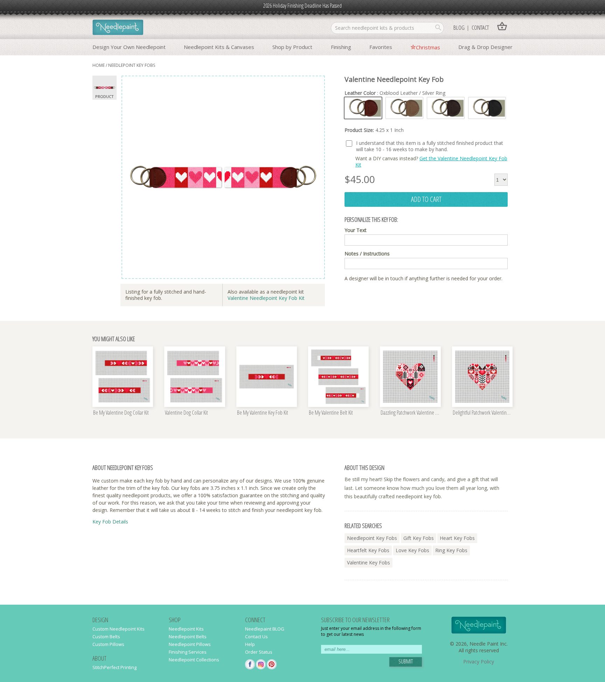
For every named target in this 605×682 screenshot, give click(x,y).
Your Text (356, 230)
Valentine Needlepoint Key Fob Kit (266, 298)
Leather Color (395, 93)
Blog (459, 27)
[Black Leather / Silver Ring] (487, 108)
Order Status (258, 652)
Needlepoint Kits (186, 629)
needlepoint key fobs (131, 65)
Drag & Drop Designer (485, 46)
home (98, 65)
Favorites (380, 46)
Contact (480, 27)
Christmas (428, 47)
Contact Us (256, 636)
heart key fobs (457, 538)
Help (250, 644)
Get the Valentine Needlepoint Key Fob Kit (431, 161)
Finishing (341, 46)
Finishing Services (188, 652)
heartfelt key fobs (368, 550)
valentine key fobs (368, 562)
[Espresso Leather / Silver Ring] (445, 108)
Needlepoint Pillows (190, 644)
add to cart (426, 199)
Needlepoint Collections (194, 659)
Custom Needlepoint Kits (118, 629)
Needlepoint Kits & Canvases (219, 46)
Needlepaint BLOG (264, 629)
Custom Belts (106, 636)
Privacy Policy (478, 661)
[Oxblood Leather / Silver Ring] (363, 108)
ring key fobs (451, 550)
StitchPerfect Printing (114, 667)
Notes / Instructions (367, 254)
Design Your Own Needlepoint (129, 46)
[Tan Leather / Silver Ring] (404, 108)
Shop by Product (292, 46)
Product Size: (374, 130)
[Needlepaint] (117, 28)
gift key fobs (418, 538)
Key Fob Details (110, 521)
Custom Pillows (108, 644)
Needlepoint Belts (188, 636)
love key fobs (412, 550)
